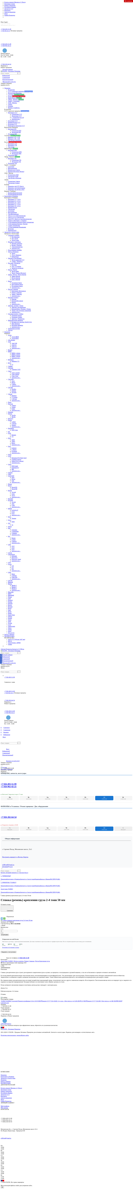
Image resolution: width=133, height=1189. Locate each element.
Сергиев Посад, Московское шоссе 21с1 (8, 24)
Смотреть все (5, 1003)
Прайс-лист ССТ (1, 658)
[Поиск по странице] (19, 73)
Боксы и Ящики (45, 879)
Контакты (4, 1096)
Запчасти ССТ (5, 1094)
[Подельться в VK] (2, 1027)
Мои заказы (4, 1107)
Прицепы (4, 879)
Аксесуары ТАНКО (7, 889)
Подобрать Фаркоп (6, 1093)
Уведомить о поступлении (8, 952)
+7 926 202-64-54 (6, 64)
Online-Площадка (6, 1101)
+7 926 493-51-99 (6, 29)
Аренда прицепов (6, 1098)
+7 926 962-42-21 (5, 31)
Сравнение (10, 910)
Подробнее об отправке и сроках (10, 947)
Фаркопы (37, 879)
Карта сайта (25, 1035)
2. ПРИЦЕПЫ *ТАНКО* (8, 882)
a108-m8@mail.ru (8, 865)
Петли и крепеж (19, 961)
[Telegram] (2, 918)
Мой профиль (5, 1106)
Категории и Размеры (13, 879)
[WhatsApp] (4, 918)
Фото (2, 1099)
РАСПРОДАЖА (55, 879)
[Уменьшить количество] (2, 929)
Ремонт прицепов (6, 1091)
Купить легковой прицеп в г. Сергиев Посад (14, 872)
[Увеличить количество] (2, 933)
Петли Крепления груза (42, 961)
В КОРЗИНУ (4, 935)
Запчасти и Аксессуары (27, 879)
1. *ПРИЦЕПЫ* (6, 876)
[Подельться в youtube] (3, 1027)
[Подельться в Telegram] (5, 50)
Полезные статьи (6, 1089)
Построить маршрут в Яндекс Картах (15, 857)
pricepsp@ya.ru (7, 867)
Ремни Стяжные (29, 961)
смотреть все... (16, 119)
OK (2, 1187)
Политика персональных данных (11, 1035)
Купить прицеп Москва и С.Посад (11, 1088)
